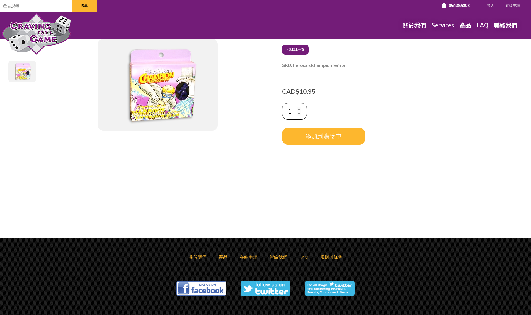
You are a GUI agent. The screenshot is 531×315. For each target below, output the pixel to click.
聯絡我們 (505, 25)
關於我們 (414, 25)
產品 (465, 25)
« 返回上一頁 (295, 50)
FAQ (482, 25)
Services (442, 25)
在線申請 (513, 5)
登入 (490, 5)
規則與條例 (331, 257)
